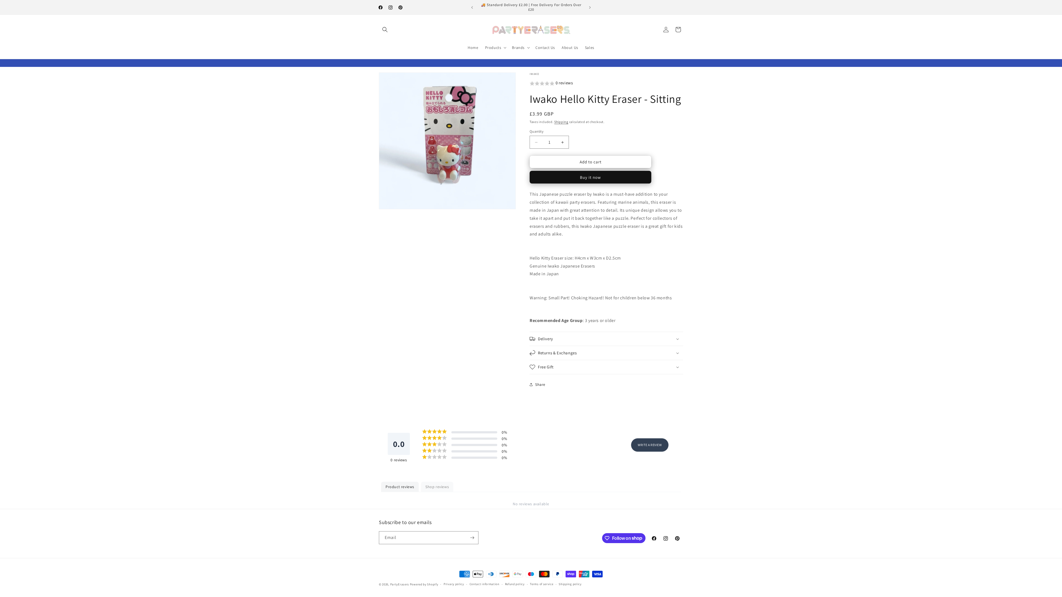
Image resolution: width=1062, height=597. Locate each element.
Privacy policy (454, 584)
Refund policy (515, 584)
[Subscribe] (472, 537)
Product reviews (400, 486)
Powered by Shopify (424, 584)
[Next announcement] (590, 7)
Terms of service (541, 584)
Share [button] (540, 384)
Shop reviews (437, 486)
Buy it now (590, 177)
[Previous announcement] (472, 7)
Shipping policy (570, 584)
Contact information (484, 584)
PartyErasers (399, 584)
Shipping (561, 122)
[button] (385, 29)
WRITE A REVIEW (650, 445)
